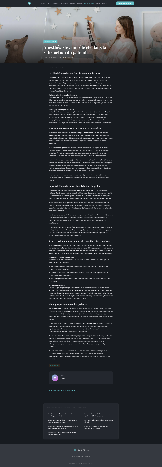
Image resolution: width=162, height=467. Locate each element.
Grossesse (64, 3)
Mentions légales (77, 456)
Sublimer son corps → (125, 3)
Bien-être (55, 3)
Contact (87, 456)
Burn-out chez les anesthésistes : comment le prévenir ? (98, 421)
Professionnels (89, 3)
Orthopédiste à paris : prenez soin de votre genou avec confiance (62, 433)
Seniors (104, 3)
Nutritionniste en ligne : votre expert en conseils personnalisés (61, 415)
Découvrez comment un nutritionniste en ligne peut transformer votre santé (63, 427)
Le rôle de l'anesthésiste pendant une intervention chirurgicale (96, 427)
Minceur (79, 3)
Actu (48, 3)
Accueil (42, 3)
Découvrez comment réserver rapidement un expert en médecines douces (62, 421)
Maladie (72, 3)
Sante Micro (83, 450)
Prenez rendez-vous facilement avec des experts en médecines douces (97, 415)
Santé (98, 3)
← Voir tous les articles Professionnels (62, 390)
